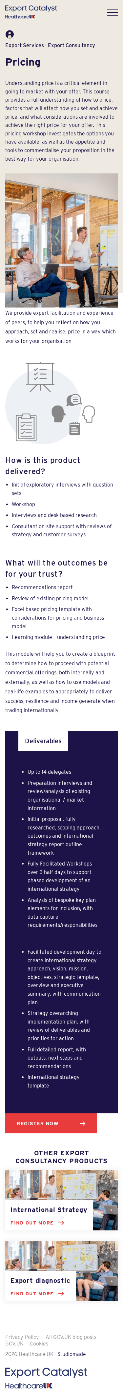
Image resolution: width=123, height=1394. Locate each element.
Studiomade (71, 1354)
